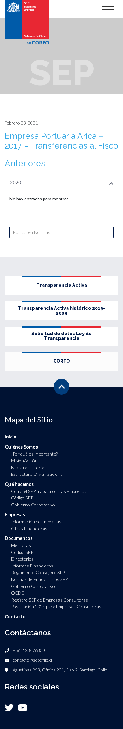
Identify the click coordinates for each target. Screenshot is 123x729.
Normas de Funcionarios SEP (39, 579)
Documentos (18, 538)
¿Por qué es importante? (34, 453)
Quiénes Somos (21, 447)
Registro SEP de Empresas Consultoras (49, 600)
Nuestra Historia (27, 467)
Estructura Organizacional (37, 474)
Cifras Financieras (29, 528)
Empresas (15, 514)
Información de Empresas (36, 521)
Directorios (22, 558)
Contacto (15, 616)
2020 (15, 182)
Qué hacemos (19, 484)
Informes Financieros (32, 565)
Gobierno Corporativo (33, 504)
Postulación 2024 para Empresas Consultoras (56, 606)
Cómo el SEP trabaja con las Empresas (48, 491)
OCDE (17, 593)
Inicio (10, 436)
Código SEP (22, 497)
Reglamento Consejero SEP (38, 572)
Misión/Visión (24, 460)
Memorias (21, 545)
